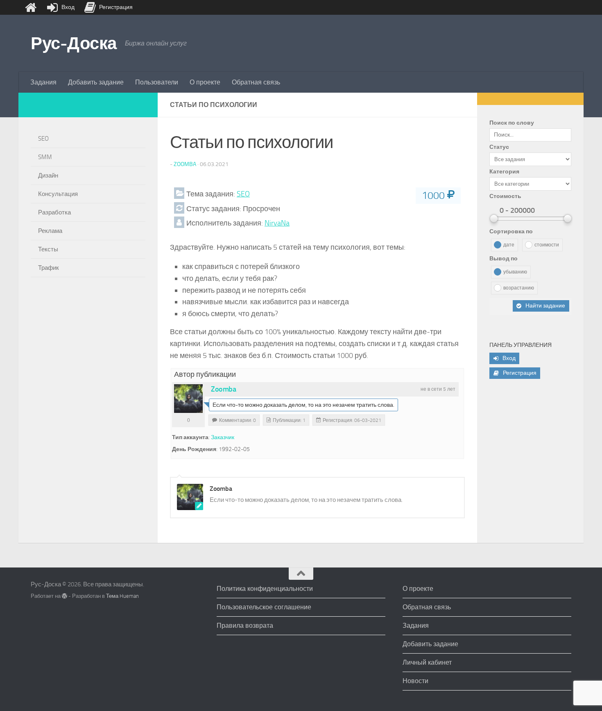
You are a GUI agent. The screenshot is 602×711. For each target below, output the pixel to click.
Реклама (50, 231)
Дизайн (48, 175)
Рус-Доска (74, 43)
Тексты (48, 249)
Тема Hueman (122, 596)
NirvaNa (277, 223)
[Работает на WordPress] (64, 596)
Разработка (54, 212)
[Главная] (31, 7)
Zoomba (185, 164)
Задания (43, 82)
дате (508, 245)
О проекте (205, 82)
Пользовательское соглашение (264, 607)
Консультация (58, 194)
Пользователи (156, 82)
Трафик (48, 267)
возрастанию (518, 288)
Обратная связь (256, 82)
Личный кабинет (427, 662)
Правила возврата (245, 625)
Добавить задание (96, 82)
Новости (415, 681)
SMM (45, 157)
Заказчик (222, 437)
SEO (243, 193)
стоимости (546, 245)
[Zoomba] (188, 398)
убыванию (515, 272)
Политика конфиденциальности (265, 588)
